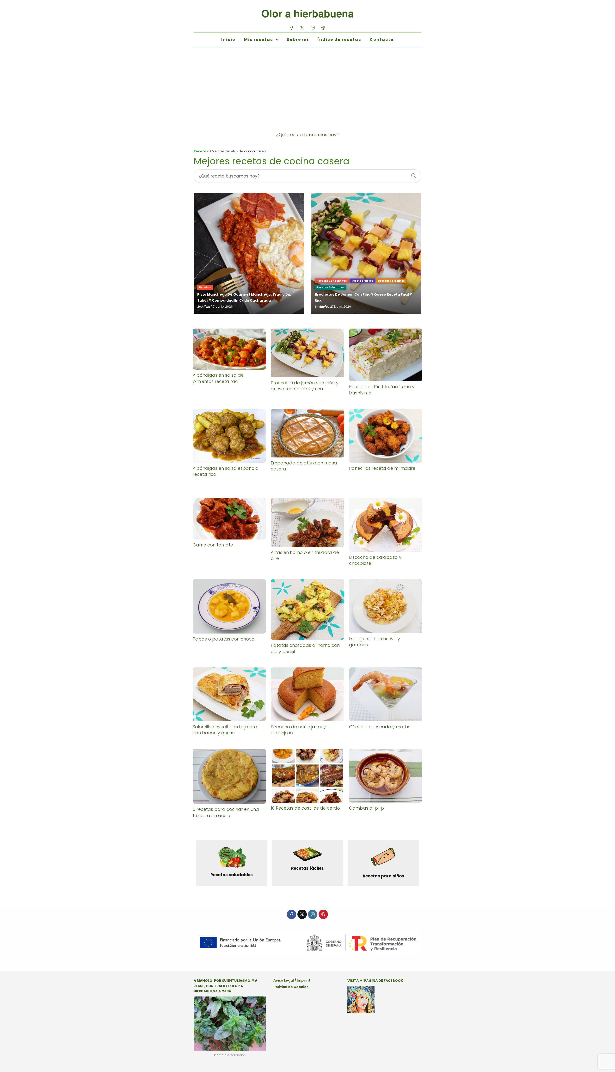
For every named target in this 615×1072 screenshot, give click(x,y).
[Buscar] (412, 174)
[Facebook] (291, 27)
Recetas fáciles (362, 281)
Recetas (205, 287)
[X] (302, 27)
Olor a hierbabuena (307, 13)
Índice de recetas (339, 39)
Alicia (205, 306)
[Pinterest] (323, 27)
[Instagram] (312, 27)
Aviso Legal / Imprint (291, 980)
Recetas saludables (330, 287)
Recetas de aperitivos (332, 281)
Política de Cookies (290, 986)
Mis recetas (258, 39)
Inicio (228, 39)
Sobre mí (298, 39)
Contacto (382, 39)
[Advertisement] (307, 94)
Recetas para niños (391, 281)
